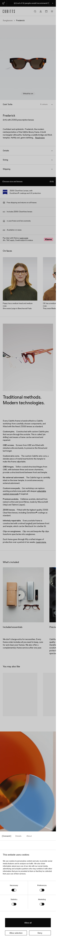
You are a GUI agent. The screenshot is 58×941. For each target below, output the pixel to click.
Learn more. (41, 542)
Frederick (10, 719)
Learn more (24, 238)
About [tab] (29, 836)
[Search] (35, 11)
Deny (40, 933)
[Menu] (52, 11)
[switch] (42, 890)
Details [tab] (18, 836)
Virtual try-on (28, 94)
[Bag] (46, 11)
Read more (40, 138)
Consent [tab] (6, 836)
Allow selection (16, 933)
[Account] (41, 11)
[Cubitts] (9, 11)
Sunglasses (8, 20)
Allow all (28, 923)
